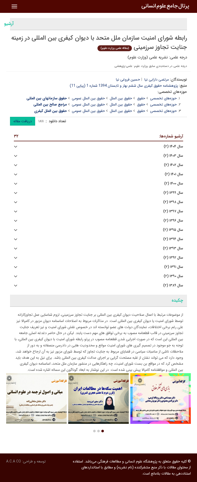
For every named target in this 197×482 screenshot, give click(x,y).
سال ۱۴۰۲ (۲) (173, 165)
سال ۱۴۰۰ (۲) (173, 183)
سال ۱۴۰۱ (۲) (174, 174)
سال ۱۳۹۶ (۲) (173, 220)
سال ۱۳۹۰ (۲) (173, 276)
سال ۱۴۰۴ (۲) (173, 146)
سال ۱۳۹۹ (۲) (173, 193)
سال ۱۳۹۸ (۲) (173, 202)
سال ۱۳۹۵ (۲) (173, 230)
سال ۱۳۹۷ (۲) (173, 211)
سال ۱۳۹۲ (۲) (173, 257)
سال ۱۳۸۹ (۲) (173, 285)
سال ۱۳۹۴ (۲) (173, 239)
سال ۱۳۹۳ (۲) (173, 248)
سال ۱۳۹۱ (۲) (173, 267)
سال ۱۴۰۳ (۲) (173, 156)
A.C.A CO (13, 461)
